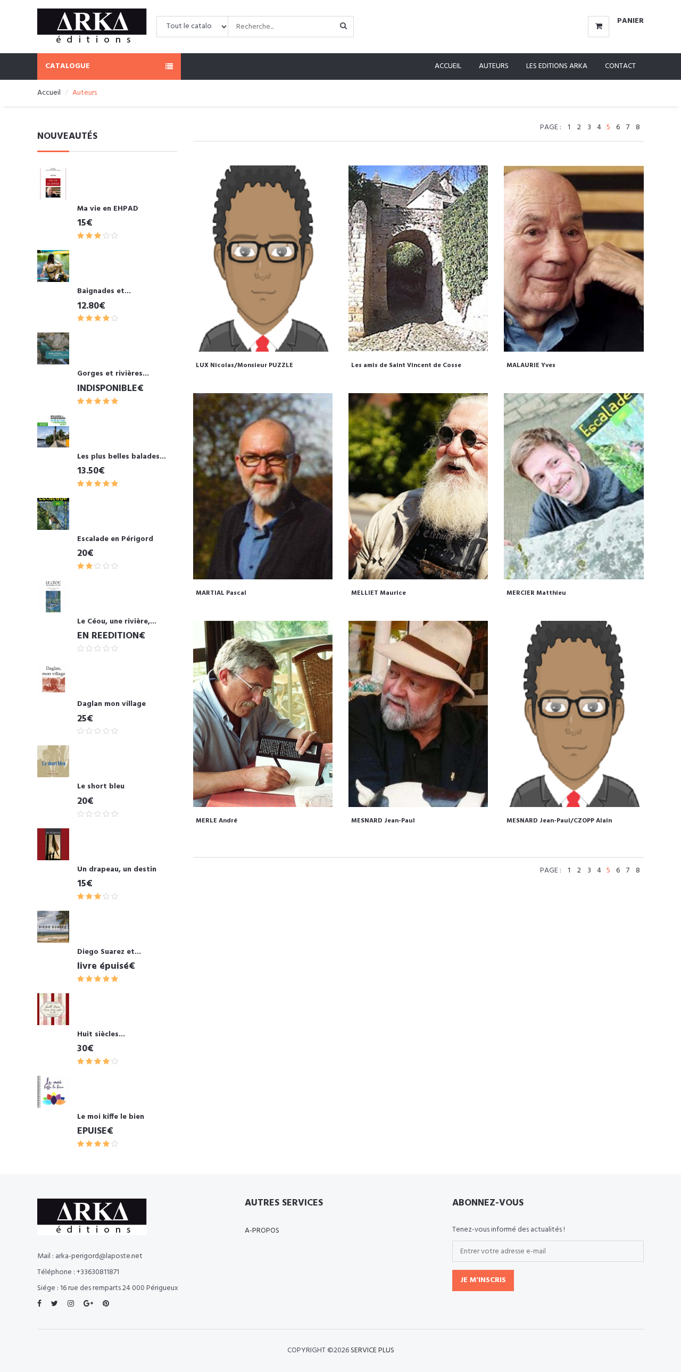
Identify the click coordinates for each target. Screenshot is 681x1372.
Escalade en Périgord (115, 539)
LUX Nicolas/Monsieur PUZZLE (244, 365)
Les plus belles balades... (121, 457)
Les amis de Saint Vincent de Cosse (406, 365)
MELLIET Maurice (378, 593)
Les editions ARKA (556, 66)
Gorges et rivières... (113, 374)
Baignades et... (104, 291)
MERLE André (216, 821)
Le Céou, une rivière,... (116, 622)
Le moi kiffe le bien (110, 1117)
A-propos (262, 1231)
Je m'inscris (483, 1280)
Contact (620, 66)
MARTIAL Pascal (221, 593)
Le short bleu (100, 786)
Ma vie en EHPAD (107, 209)
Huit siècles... (101, 1034)
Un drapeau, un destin (116, 869)
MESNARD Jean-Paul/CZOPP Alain (559, 821)
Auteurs (494, 66)
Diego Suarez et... (109, 952)
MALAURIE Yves (530, 365)
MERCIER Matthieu (536, 593)
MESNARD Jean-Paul (383, 821)
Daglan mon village (111, 704)
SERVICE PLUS (372, 1350)
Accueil (448, 66)
